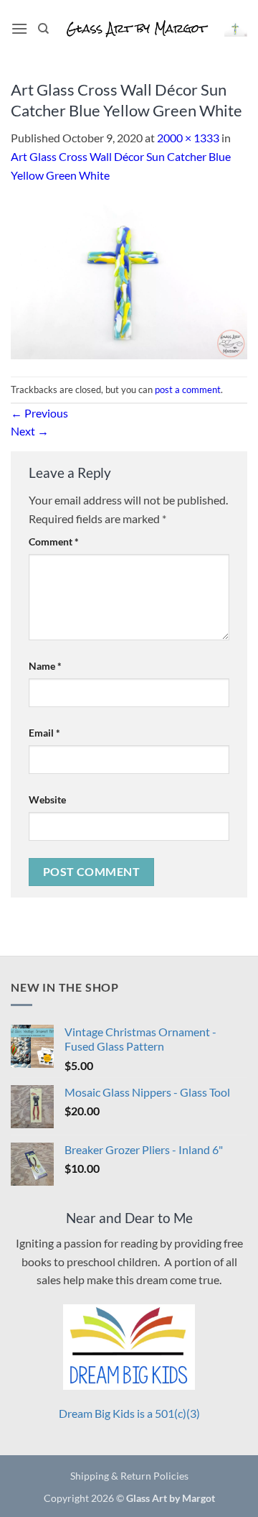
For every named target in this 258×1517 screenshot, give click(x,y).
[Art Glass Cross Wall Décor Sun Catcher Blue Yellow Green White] (129, 278)
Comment (54, 541)
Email (44, 733)
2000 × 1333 (188, 137)
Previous (39, 413)
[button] (19, 28)
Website (47, 799)
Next (30, 431)
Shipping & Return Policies (129, 1476)
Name (45, 666)
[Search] (43, 28)
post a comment (188, 389)
